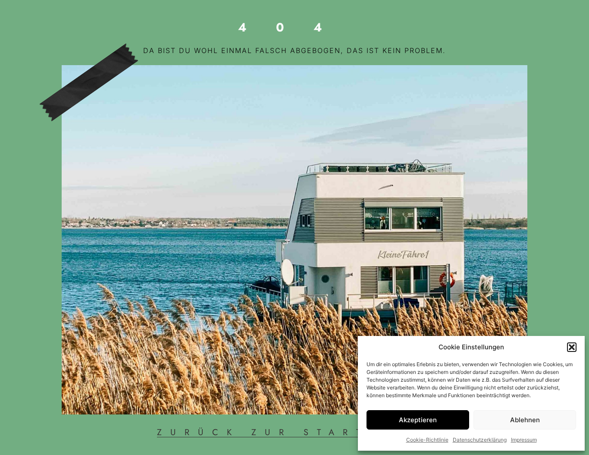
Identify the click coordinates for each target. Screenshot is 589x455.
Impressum (524, 439)
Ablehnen (525, 420)
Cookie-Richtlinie (427, 439)
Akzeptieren (418, 420)
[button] (571, 347)
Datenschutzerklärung (480, 439)
